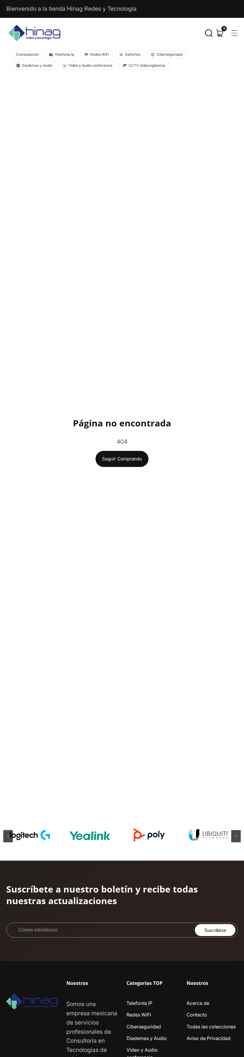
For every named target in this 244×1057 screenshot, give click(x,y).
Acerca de (198, 1003)
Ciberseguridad (143, 1027)
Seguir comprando (122, 459)
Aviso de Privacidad (209, 1038)
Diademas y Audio (146, 1038)
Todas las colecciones (211, 1027)
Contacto (197, 1015)
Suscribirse (215, 930)
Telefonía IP (139, 1003)
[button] (208, 33)
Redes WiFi (138, 1015)
